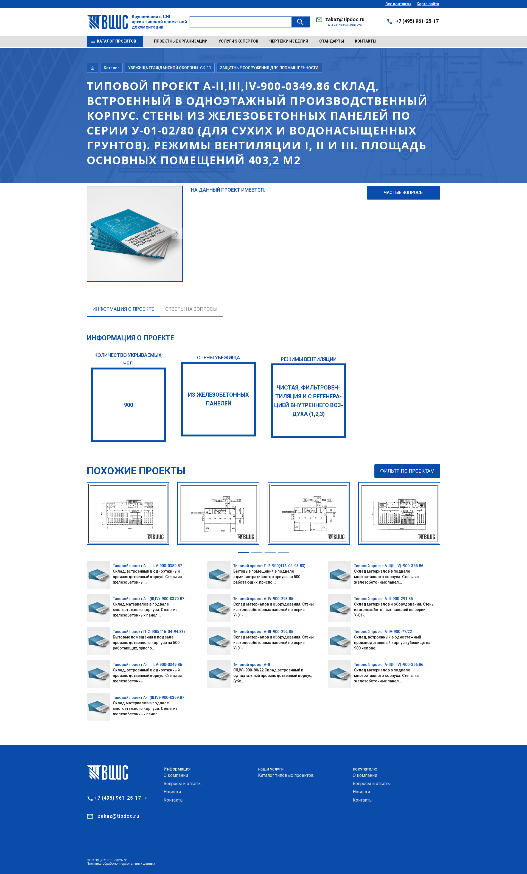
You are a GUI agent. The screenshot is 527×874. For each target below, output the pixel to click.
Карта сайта (428, 4)
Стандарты (331, 41)
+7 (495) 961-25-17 (417, 21)
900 (128, 405)
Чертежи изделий (288, 41)
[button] (243, 552)
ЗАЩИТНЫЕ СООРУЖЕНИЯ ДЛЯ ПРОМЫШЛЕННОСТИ (269, 68)
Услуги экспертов (238, 41)
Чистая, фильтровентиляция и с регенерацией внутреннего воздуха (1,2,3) (308, 400)
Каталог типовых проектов (286, 775)
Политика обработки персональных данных (121, 863)
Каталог (111, 68)
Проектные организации (181, 41)
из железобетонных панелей (218, 399)
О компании (176, 775)
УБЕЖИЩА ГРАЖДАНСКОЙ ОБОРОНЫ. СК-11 (169, 68)
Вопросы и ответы (183, 783)
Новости (172, 791)
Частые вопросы (404, 192)
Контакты (365, 41)
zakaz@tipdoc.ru (345, 19)
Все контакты (398, 4)
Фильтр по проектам (407, 471)
